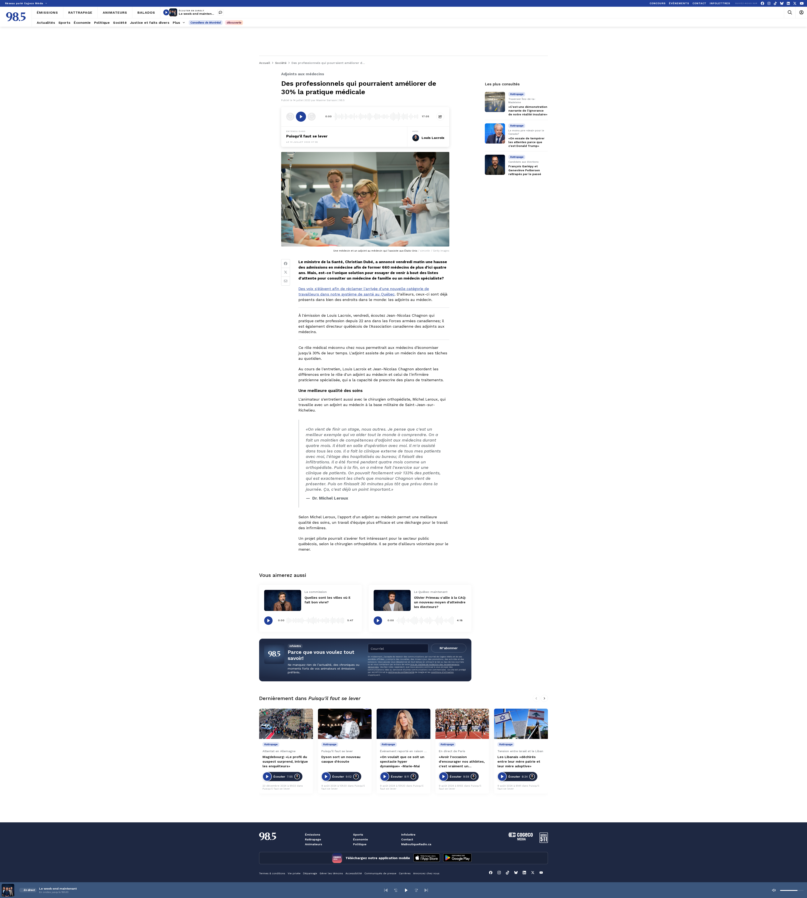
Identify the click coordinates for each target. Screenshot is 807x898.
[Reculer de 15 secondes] (290, 117)
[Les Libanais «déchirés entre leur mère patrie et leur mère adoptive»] (521, 724)
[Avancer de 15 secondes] (312, 117)
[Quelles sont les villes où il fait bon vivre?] (282, 600)
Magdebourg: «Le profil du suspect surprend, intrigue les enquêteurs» (285, 761)
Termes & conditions (272, 873)
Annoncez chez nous (426, 873)
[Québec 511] (543, 842)
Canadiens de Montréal (205, 22)
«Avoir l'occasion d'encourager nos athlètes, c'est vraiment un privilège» (462, 762)
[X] (794, 3)
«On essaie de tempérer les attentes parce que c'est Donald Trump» (526, 142)
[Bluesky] (781, 3)
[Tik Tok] (775, 3)
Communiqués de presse (380, 873)
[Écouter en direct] (166, 12)
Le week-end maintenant (197, 13)
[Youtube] (802, 3)
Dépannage (310, 873)
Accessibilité (353, 873)
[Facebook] (762, 3)
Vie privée (294, 873)
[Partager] (440, 117)
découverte (234, 22)
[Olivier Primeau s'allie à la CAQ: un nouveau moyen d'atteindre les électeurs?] (392, 600)
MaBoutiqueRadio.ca (416, 844)
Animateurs (313, 844)
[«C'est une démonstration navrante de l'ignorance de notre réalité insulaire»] (495, 102)
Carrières (405, 873)
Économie (360, 839)
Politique (360, 844)
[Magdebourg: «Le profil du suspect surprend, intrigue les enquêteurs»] (286, 724)
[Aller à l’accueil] (16, 16)
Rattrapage (313, 839)
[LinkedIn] (788, 3)
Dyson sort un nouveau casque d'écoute (340, 759)
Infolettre (408, 834)
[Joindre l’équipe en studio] (220, 12)
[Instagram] (768, 3)
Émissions (312, 834)
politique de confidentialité (401, 672)
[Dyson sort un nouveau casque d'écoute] (345, 724)
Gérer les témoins (331, 873)
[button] (386, 890)
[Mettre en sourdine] (774, 890)
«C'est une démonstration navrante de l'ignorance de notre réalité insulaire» (527, 110)
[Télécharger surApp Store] (426, 858)
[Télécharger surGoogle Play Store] (457, 858)
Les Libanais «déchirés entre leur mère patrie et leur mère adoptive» (518, 761)
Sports (358, 834)
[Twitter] (285, 272)
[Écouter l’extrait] (301, 117)
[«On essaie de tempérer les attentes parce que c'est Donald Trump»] (495, 133)
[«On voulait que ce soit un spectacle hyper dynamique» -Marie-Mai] (403, 724)
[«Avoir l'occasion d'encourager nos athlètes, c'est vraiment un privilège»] (462, 724)
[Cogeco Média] (521, 839)
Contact (407, 839)
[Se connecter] (801, 12)
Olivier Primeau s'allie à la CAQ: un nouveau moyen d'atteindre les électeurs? (440, 602)
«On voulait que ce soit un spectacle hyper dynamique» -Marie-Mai (402, 761)
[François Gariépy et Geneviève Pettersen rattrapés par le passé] (495, 165)
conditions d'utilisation (442, 672)
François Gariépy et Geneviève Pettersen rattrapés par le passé (524, 170)
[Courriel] (285, 281)
